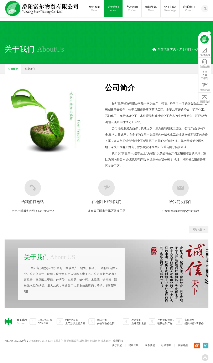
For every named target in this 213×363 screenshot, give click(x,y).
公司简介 (13, 68)
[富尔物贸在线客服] (204, 63)
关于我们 (113, 8)
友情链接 (183, 345)
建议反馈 (134, 345)
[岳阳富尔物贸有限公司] (42, 8)
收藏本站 (166, 345)
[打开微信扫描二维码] (204, 75)
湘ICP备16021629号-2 (16, 340)
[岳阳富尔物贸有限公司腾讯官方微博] (205, 345)
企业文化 (30, 68)
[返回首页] (204, 40)
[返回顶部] (204, 98)
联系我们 (189, 8)
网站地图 (198, 229)
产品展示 (132, 8)
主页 (173, 49)
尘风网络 (118, 340)
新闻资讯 (151, 8)
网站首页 (94, 8)
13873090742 (46, 210)
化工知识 (170, 8)
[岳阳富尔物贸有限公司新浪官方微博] (197, 345)
